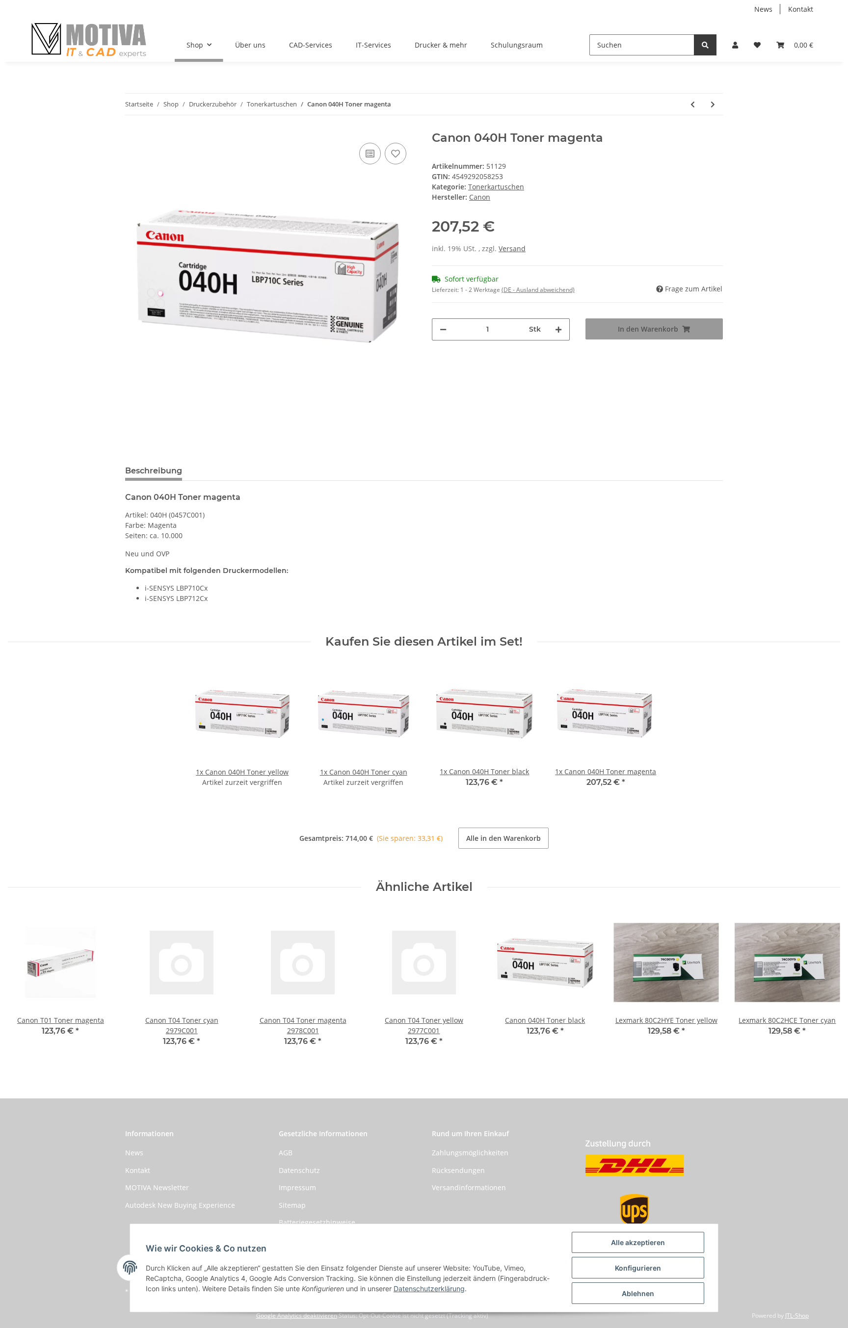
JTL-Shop (797, 1315)
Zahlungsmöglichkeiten (470, 1152)
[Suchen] (705, 44)
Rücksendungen (458, 1170)
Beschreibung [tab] (153, 470)
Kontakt (800, 9)
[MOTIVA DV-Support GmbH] (89, 40)
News (763, 9)
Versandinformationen (469, 1187)
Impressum (297, 1187)
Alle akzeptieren (638, 1242)
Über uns (250, 45)
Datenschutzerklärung (429, 1288)
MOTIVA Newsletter (157, 1187)
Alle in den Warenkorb (503, 838)
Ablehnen (638, 1293)
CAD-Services (310, 45)
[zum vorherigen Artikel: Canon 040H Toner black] (693, 104)
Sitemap (292, 1205)
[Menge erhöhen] (558, 329)
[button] (735, 45)
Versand (512, 248)
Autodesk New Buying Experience (180, 1205)
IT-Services (373, 45)
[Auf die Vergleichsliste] (370, 153)
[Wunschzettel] (757, 45)
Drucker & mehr (441, 45)
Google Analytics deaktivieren (296, 1315)
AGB (285, 1152)
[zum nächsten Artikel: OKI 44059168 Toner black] (713, 104)
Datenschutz (299, 1170)
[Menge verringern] (443, 329)
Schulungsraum (517, 45)
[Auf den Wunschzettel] (395, 153)
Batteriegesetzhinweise (317, 1222)
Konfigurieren (638, 1268)
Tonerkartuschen (496, 186)
